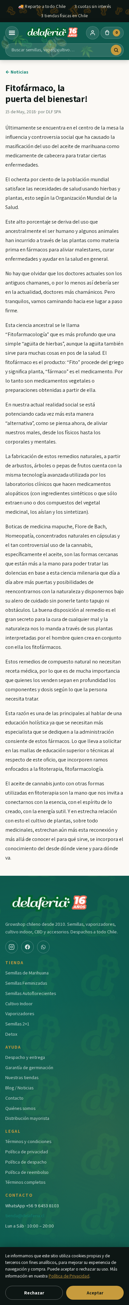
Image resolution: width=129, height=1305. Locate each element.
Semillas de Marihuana (27, 972)
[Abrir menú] (12, 32)
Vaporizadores (19, 1013)
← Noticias (16, 72)
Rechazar (34, 1293)
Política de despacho (26, 1162)
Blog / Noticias (19, 1087)
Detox (11, 1034)
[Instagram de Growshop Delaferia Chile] (11, 947)
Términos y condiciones (28, 1141)
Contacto (14, 1098)
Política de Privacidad (69, 1276)
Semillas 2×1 (17, 1023)
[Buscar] (116, 50)
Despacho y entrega (25, 1057)
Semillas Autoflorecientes (30, 993)
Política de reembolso (27, 1172)
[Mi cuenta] (92, 32)
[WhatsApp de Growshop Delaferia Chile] (43, 947)
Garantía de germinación (29, 1067)
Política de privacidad (26, 1151)
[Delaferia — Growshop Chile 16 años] (52, 33)
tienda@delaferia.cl (24, 1215)
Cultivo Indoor (19, 1003)
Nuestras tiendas (21, 1077)
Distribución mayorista (27, 1118)
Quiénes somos (20, 1108)
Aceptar (95, 1293)
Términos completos (25, 1182)
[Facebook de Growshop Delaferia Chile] (27, 947)
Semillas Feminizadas (26, 983)
